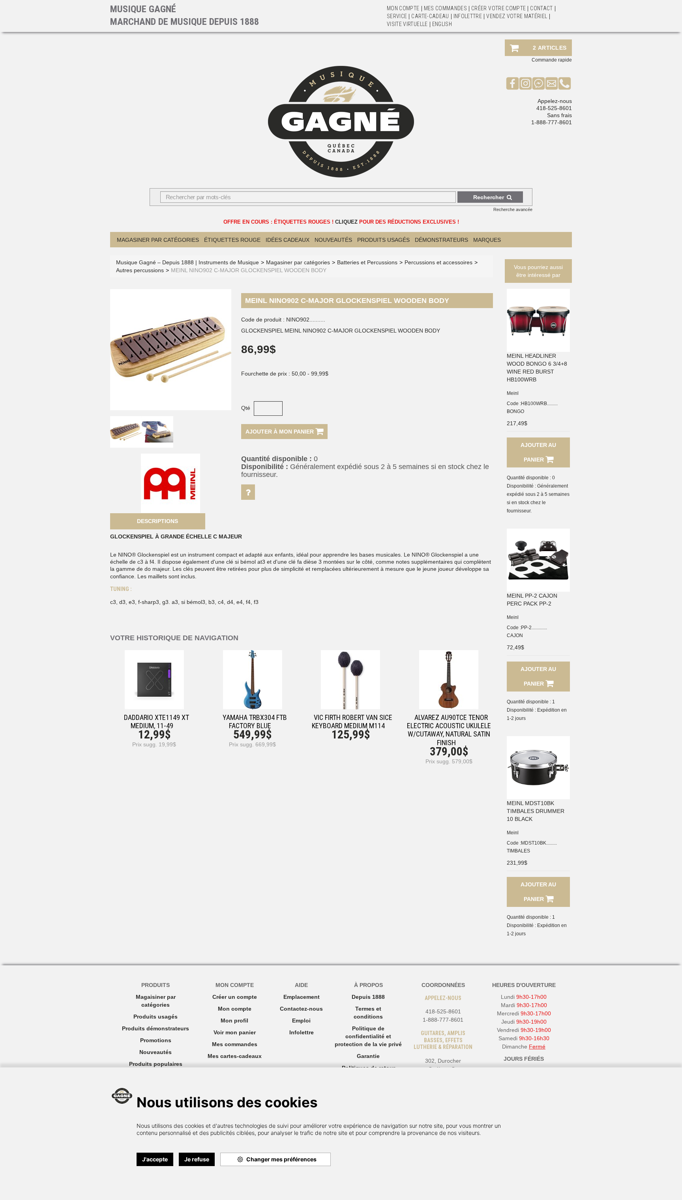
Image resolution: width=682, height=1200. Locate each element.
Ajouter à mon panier (280, 431)
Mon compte (234, 1009)
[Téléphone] (564, 83)
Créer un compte (234, 997)
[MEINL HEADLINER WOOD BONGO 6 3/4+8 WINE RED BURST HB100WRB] (538, 320)
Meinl (513, 393)
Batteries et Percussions (367, 262)
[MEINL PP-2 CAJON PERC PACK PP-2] (538, 560)
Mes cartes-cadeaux (235, 1056)
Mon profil (234, 1020)
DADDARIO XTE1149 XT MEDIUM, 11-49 (156, 721)
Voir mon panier (235, 1032)
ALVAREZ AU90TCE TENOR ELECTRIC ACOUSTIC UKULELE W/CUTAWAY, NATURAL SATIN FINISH (449, 730)
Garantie (368, 1056)
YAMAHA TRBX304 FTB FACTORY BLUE (255, 721)
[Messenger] (538, 83)
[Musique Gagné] (341, 122)
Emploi (301, 1020)
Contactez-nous (301, 1009)
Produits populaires (155, 1064)
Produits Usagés (383, 240)
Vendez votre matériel (516, 16)
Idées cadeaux (287, 240)
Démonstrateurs (441, 240)
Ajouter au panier (538, 452)
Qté (245, 408)
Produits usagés (155, 1016)
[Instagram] (525, 83)
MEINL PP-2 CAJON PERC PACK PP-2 (532, 600)
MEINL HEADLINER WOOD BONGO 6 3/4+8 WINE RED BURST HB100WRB (537, 368)
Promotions (155, 1040)
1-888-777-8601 (551, 122)
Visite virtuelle (407, 24)
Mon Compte (403, 8)
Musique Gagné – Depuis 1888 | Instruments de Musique (187, 262)
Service (397, 16)
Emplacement (301, 997)
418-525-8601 (554, 108)
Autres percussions (140, 270)
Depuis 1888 (368, 997)
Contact (541, 8)
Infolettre (467, 16)
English (442, 24)
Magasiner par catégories (158, 240)
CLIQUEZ (346, 222)
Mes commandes (445, 8)
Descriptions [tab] (157, 521)
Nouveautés (333, 240)
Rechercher (488, 197)
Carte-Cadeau (430, 16)
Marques (487, 240)
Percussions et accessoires (438, 262)
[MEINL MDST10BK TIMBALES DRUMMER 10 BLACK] (538, 767)
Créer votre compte (498, 8)
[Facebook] (512, 83)
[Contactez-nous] (551, 83)
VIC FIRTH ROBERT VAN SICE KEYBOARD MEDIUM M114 (352, 721)
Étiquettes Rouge (232, 240)
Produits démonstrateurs (155, 1028)
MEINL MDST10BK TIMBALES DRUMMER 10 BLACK (535, 811)
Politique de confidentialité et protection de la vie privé (368, 1036)
